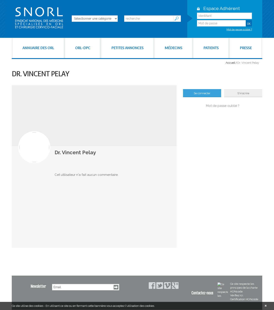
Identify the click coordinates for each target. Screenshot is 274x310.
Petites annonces (127, 48)
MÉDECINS (173, 48)
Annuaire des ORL (38, 48)
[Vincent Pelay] (34, 147)
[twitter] (159, 285)
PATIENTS (211, 48)
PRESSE (246, 48)
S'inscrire (243, 93)
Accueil (230, 62)
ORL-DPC (82, 48)
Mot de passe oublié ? (239, 29)
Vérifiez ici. (237, 295)
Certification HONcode (244, 299)
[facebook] (152, 285)
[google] (175, 285)
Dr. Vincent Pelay (75, 152)
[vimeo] (167, 285)
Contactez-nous (202, 293)
